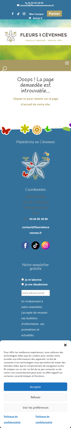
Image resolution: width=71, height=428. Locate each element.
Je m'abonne (33, 279)
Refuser (36, 397)
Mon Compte (36, 14)
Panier (54, 13)
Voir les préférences (35, 407)
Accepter (35, 387)
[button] (65, 345)
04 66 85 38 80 (39, 219)
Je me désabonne (36, 284)
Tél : (35, 219)
